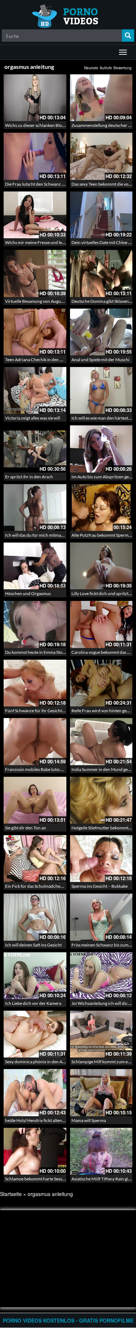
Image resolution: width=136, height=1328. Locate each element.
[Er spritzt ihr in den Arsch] (35, 448)
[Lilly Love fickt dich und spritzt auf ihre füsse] (101, 566)
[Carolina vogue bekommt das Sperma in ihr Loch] (101, 624)
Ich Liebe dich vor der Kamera (33, 1003)
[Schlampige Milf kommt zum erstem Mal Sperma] (101, 1034)
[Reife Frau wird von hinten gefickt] (101, 683)
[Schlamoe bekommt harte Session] (35, 1151)
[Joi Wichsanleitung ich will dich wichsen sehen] (101, 975)
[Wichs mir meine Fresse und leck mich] (35, 214)
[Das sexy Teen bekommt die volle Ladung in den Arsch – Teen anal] (101, 156)
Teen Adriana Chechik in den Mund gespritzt (46, 359)
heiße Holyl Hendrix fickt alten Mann (39, 1120)
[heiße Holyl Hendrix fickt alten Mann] (35, 1092)
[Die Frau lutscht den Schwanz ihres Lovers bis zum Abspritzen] (35, 156)
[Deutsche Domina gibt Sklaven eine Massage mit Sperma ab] (101, 273)
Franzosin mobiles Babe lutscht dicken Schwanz (50, 769)
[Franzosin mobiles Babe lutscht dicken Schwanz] (35, 741)
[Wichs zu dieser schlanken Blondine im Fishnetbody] (35, 97)
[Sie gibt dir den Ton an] (35, 800)
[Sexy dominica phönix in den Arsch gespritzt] (35, 1034)
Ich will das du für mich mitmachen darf (42, 535)
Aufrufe (106, 67)
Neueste (91, 67)
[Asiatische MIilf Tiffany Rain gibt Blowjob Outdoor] (101, 1151)
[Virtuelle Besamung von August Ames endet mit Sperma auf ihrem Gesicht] (35, 273)
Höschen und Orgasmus (28, 593)
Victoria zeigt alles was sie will (32, 418)
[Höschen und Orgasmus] (35, 566)
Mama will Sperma (88, 1120)
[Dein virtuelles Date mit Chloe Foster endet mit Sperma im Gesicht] (101, 214)
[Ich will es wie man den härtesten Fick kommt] (101, 390)
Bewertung (123, 67)
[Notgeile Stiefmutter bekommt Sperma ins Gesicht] (101, 800)
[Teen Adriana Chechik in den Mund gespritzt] (35, 332)
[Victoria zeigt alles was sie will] (35, 390)
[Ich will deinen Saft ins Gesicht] (35, 917)
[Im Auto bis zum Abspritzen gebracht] (101, 448)
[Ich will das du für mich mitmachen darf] (35, 507)
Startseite (11, 1193)
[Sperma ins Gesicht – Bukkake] (101, 858)
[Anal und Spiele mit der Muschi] (101, 332)
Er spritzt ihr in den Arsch (29, 476)
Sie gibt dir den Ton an (25, 827)
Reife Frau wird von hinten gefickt (103, 710)
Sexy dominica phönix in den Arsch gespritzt (46, 1061)
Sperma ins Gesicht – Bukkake (99, 886)
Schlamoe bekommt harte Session (36, 1178)
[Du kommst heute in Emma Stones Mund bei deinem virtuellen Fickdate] (35, 624)
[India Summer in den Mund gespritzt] (101, 741)
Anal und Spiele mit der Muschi (100, 359)
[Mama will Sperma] (101, 1092)
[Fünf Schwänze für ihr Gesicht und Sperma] (35, 683)
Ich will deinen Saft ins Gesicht (33, 945)
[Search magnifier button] (128, 35)
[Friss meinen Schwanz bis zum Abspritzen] (101, 917)
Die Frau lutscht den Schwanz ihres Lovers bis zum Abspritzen (63, 184)
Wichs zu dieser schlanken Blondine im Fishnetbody (54, 125)
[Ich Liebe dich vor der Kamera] (35, 975)
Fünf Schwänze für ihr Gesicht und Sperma (45, 710)
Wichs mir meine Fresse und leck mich (41, 242)
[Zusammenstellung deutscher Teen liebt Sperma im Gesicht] (101, 97)
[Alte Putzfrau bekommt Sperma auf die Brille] (101, 507)
